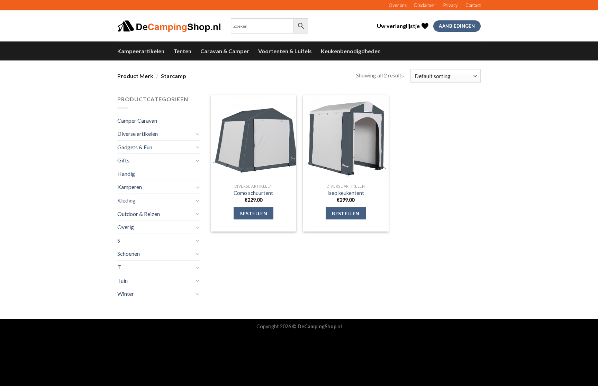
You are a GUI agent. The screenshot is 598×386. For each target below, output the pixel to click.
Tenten (182, 51)
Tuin (122, 280)
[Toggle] (197, 134)
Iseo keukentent (345, 193)
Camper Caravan (137, 120)
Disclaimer (424, 5)
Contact (473, 5)
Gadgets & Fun (134, 147)
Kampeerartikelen (140, 51)
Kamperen (129, 186)
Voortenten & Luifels (285, 51)
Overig (125, 227)
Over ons (398, 5)
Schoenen (128, 253)
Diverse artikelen (137, 133)
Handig (126, 173)
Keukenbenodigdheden (351, 51)
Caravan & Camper (224, 51)
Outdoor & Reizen (138, 213)
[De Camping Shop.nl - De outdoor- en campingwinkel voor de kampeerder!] (168, 26)
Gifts (123, 160)
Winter (125, 293)
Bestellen (253, 213)
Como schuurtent (253, 193)
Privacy (450, 5)
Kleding (126, 200)
